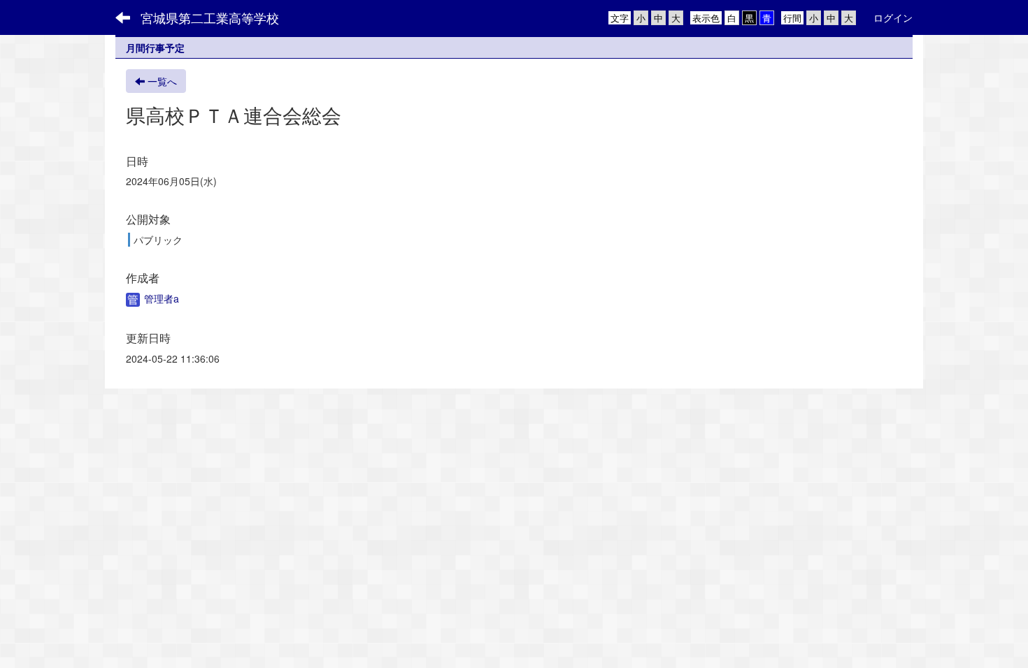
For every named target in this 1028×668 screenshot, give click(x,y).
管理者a (160, 298)
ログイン (893, 17)
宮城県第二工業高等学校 (210, 17)
